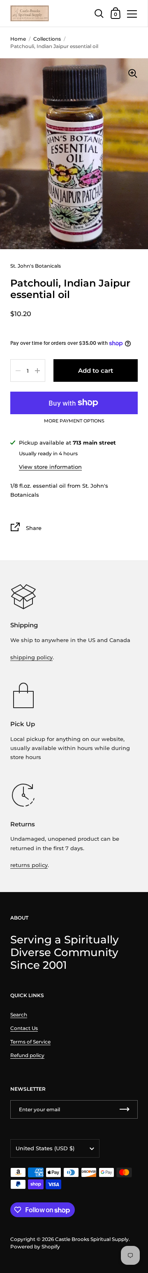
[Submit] (125, 1109)
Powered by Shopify (35, 1246)
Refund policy (27, 1055)
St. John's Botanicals (35, 266)
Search (18, 1015)
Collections (47, 39)
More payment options (74, 421)
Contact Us (24, 1028)
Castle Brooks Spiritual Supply (92, 1239)
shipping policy (31, 657)
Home (18, 39)
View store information (50, 466)
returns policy (29, 865)
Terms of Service (30, 1042)
